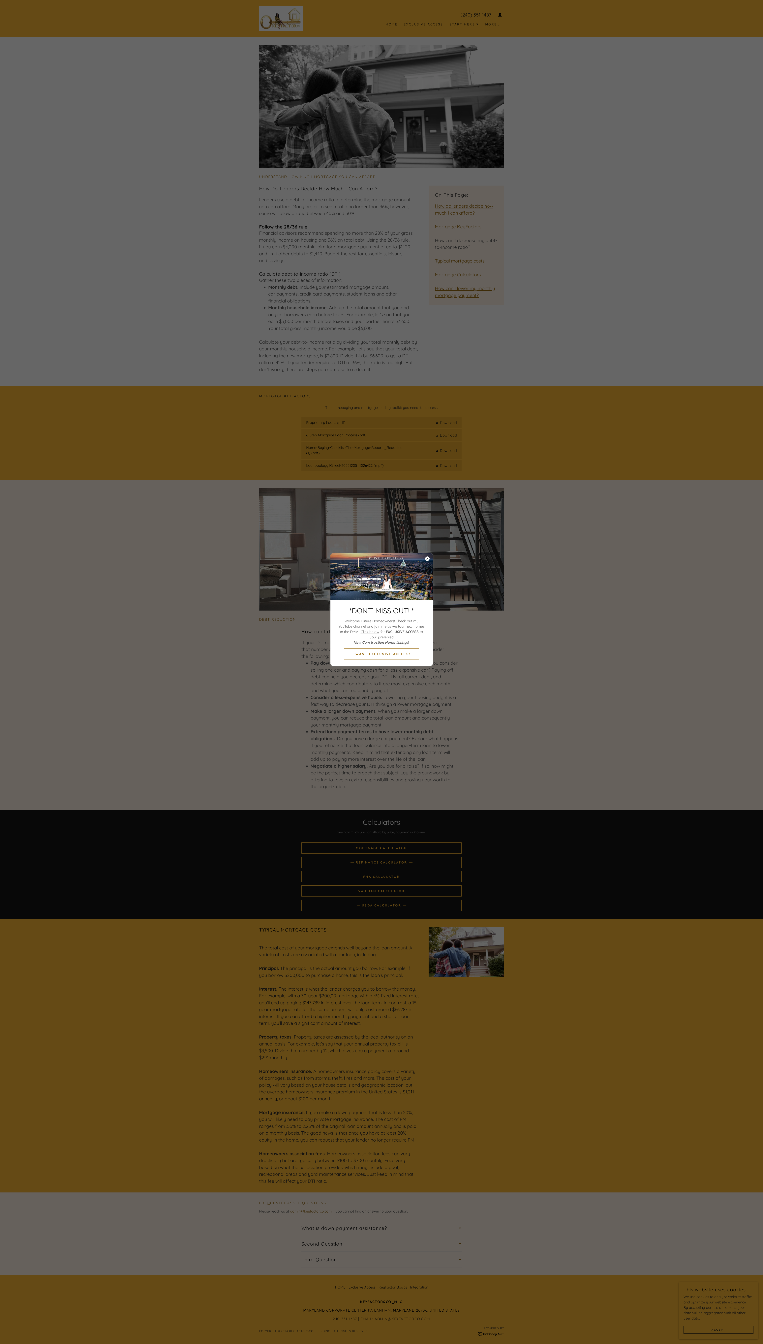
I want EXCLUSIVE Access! (381, 654)
